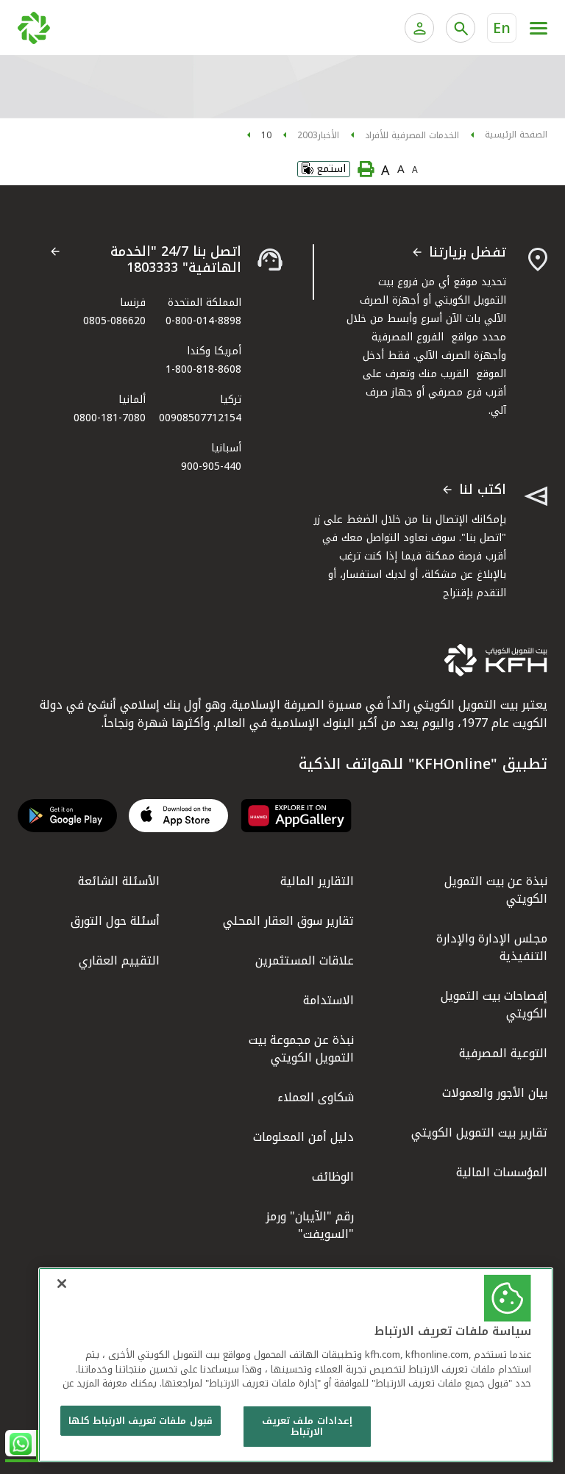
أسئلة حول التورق (115, 920)
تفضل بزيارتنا (467, 253)
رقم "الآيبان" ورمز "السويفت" (310, 1225)
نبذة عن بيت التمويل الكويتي (495, 890)
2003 (307, 135)
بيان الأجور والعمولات (494, 1092)
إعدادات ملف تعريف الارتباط (307, 1427)
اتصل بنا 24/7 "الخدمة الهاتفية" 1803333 (175, 260)
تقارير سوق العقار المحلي (288, 920)
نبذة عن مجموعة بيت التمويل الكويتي (301, 1048)
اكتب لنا (482, 490)
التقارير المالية (317, 881)
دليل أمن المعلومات (303, 1137)
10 (266, 135)
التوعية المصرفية (503, 1053)
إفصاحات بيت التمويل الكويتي (494, 1004)
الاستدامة (328, 1000)
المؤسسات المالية (501, 1172)
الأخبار (328, 135)
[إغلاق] (62, 1283)
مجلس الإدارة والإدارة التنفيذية (491, 947)
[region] (295, 1364)
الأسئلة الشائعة (119, 881)
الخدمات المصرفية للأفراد (412, 135)
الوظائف (333, 1176)
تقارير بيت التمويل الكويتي (479, 1132)
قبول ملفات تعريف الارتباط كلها (140, 1421)
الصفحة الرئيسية (516, 134)
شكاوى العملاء (315, 1097)
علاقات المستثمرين (304, 960)
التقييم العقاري (119, 960)
